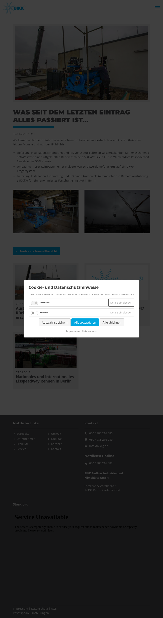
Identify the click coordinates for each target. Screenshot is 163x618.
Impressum (73, 331)
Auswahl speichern (55, 322)
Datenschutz (89, 331)
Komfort (44, 312)
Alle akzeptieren (85, 322)
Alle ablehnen (112, 322)
